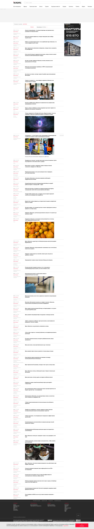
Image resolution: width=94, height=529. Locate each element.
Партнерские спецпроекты (35, 505)
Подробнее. (66, 525)
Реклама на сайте (36, 500)
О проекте (51, 500)
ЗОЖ (14, 39)
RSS (65, 511)
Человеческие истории (18, 191)
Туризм (47, 6)
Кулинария (16, 175)
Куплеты (71, 6)
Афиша (25, 6)
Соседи (15, 485)
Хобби (15, 196)
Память (77, 6)
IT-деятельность (57, 500)
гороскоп (15, 117)
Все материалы (17, 6)
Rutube (66, 509)
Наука (15, 407)
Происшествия (33, 6)
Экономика (15, 510)
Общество (15, 506)
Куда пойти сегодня (51, 505)
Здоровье (15, 31)
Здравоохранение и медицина (17, 34)
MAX (65, 506)
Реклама (90, 6)
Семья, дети (16, 174)
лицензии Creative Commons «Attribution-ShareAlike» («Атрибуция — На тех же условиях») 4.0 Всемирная (64, 521)
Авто (14, 507)
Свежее (32, 26)
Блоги (40, 6)
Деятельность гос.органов (18, 69)
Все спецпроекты (33, 504)
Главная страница (51, 504)
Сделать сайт (44, 500)
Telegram (66, 505)
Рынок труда (16, 186)
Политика (15, 509)
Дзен (66, 510)
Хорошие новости (55, 6)
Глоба (15, 198)
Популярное (39, 26)
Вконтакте (67, 504)
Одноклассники (68, 507)
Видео (83, 6)
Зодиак (64, 6)
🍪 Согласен (82, 525)
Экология (15, 393)
